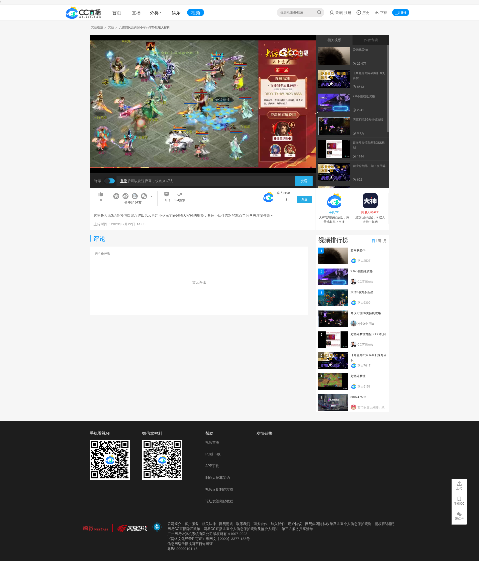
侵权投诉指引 (385, 523)
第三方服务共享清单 (297, 528)
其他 (111, 27)
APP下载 (212, 465)
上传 (459, 488)
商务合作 (260, 523)
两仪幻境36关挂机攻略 (366, 313)
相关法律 (209, 523)
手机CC (459, 503)
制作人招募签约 (217, 477)
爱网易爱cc (358, 250)
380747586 (358, 397)
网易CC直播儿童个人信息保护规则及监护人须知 (241, 528)
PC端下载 (213, 454)
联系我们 (243, 523)
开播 (404, 12)
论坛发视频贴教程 (219, 501)
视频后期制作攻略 (219, 489)
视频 (195, 12)
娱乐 (176, 12)
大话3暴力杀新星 (362, 292)
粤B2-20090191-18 (182, 548)
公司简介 (174, 523)
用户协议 (295, 523)
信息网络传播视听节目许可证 (190, 543)
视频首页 (212, 442)
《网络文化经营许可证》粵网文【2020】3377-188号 (208, 538)
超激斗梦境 (358, 376)
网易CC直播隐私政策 (183, 528)
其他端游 (97, 27)
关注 (304, 199)
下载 (383, 12)
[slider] (203, 161)
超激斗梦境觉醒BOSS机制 (368, 334)
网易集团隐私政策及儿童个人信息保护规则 (338, 523)
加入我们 (278, 523)
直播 (136, 12)
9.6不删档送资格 (362, 271)
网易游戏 (226, 523)
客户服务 (192, 523)
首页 (116, 12)
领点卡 (459, 518)
